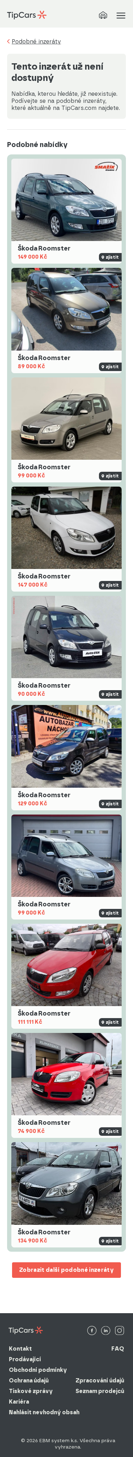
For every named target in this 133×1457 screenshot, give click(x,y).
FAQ (117, 1348)
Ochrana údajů (29, 1380)
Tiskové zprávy (31, 1391)
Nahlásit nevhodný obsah (44, 1412)
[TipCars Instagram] (119, 1331)
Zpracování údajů (100, 1380)
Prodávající (25, 1359)
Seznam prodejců (100, 1391)
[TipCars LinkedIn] (105, 1331)
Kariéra (19, 1401)
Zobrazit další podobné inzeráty (66, 1270)
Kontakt (20, 1348)
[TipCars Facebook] (91, 1331)
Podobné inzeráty (36, 42)
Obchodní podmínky (38, 1370)
